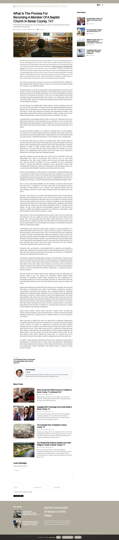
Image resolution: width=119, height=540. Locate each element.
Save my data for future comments (23, 492)
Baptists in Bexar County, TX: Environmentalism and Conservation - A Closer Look (95, 41)
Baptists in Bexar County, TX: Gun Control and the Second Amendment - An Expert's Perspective (31, 523)
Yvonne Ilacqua (18, 29)
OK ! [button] (58, 537)
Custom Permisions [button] (67, 537)
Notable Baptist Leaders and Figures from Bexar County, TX (94, 20)
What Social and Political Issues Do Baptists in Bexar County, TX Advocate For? (54, 391)
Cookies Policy (52, 537)
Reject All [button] (78, 537)
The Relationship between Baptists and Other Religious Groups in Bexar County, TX (54, 444)
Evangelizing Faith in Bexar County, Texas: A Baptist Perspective (94, 51)
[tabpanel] (42, 45)
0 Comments (41, 29)
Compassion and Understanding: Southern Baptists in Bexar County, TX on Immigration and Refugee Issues (31, 513)
